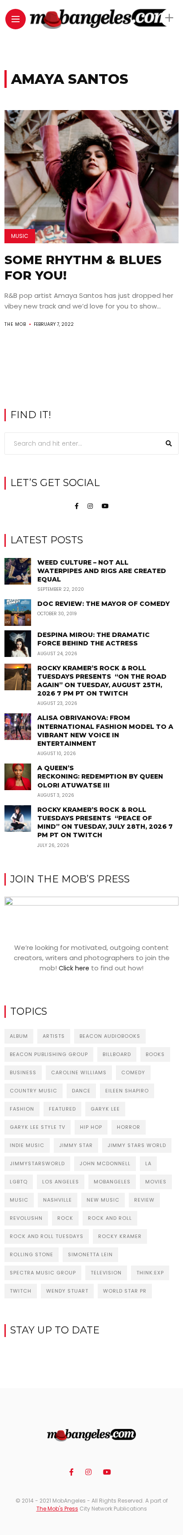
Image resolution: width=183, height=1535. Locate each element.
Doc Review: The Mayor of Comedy (103, 604)
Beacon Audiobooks (110, 1036)
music (19, 1199)
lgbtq (19, 1181)
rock (65, 1218)
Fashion (22, 1108)
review (144, 1199)
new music (103, 1199)
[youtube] (105, 506)
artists (54, 1036)
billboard (117, 1054)
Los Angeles (60, 1181)
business (23, 1072)
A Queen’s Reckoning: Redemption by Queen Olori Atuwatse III (100, 776)
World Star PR (125, 1290)
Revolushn (26, 1218)
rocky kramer (120, 1236)
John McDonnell (105, 1163)
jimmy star (76, 1145)
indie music (27, 1145)
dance (81, 1090)
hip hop (91, 1127)
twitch (21, 1290)
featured (62, 1108)
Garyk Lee (105, 1108)
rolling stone (31, 1254)
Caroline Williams (79, 1072)
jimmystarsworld (37, 1163)
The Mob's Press (57, 1508)
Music (19, 236)
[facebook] (76, 506)
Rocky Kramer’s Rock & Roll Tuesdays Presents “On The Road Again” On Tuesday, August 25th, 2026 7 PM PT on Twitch (102, 681)
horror (128, 1127)
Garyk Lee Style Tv (37, 1127)
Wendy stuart (67, 1290)
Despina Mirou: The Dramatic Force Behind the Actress (93, 639)
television (106, 1272)
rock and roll (110, 1218)
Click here (74, 968)
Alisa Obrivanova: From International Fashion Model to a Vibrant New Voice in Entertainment (105, 731)
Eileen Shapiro (127, 1090)
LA (148, 1163)
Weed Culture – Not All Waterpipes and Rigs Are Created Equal (101, 570)
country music (33, 1090)
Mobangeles (112, 1181)
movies (156, 1181)
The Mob (15, 324)
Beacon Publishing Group (49, 1054)
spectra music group (43, 1272)
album (19, 1036)
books (155, 1054)
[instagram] (90, 506)
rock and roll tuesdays (47, 1236)
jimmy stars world (136, 1145)
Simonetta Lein (90, 1254)
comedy (133, 1072)
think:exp (150, 1272)
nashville (57, 1199)
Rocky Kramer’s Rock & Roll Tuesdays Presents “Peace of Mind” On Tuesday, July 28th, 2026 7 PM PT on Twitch (105, 822)
